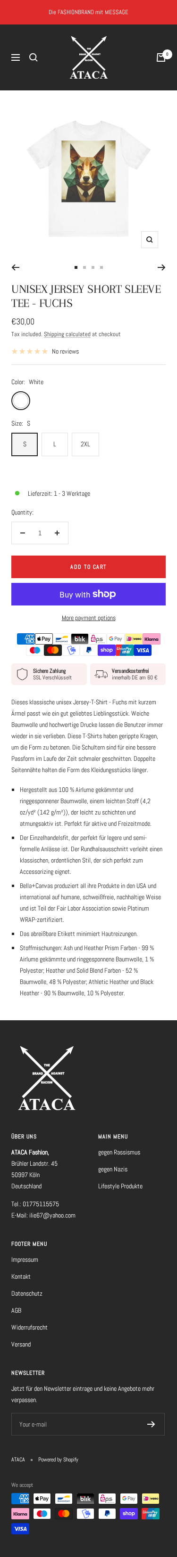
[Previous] (15, 267)
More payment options (89, 617)
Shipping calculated (67, 334)
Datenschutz (26, 1293)
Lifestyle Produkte (120, 1186)
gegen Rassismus (119, 1152)
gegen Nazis (112, 1169)
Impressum (24, 1259)
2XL (85, 444)
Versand (21, 1344)
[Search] (33, 57)
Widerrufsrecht (29, 1327)
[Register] (151, 1424)
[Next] (162, 267)
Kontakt (21, 1276)
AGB (16, 1310)
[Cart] (161, 57)
